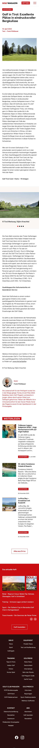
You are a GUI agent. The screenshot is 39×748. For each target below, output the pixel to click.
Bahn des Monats (28, 672)
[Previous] (31, 619)
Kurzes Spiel (11, 672)
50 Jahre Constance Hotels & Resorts (26, 465)
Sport (11, 647)
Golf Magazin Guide (28, 676)
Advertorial (7, 9)
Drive (11, 640)
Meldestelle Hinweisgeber (11, 722)
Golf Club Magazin (11, 687)
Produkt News (28, 644)
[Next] (35, 619)
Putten (11, 669)
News (11, 644)
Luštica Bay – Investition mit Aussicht (24, 500)
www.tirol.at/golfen (19, 361)
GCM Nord (11, 694)
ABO (28, 708)
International (28, 669)
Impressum (10, 718)
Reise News (28, 662)
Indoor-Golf (11, 665)
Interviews (28, 690)
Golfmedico (28, 687)
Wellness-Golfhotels (28, 701)
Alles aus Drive (20, 551)
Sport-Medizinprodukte (28, 697)
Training (11, 658)
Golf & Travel (28, 679)
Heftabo (25, 3)
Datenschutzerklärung (11, 711)
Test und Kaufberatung (28, 647)
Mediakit (11, 725)
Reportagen (28, 694)
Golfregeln (11, 651)
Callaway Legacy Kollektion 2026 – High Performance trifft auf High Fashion (27, 428)
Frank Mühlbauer (12, 31)
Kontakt (11, 708)
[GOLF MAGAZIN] (9, 2)
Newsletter (11, 715)
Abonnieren (28, 711)
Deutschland (28, 665)
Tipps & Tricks (10, 662)
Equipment (28, 640)
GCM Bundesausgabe (11, 690)
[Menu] (35, 2)
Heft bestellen (19, 627)
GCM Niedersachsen (11, 697)
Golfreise (28, 658)
